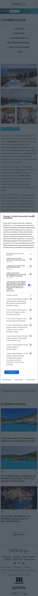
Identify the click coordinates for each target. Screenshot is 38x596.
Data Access (19, 380)
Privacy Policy (31, 380)
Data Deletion (7, 380)
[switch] (30, 259)
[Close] (34, 217)
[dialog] (19, 298)
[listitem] (19, 254)
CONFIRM (12, 372)
